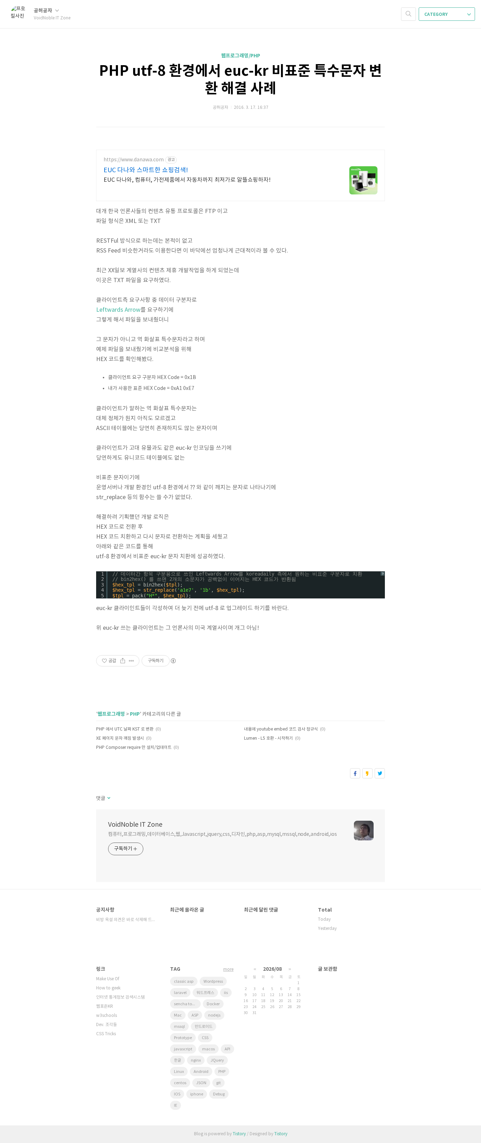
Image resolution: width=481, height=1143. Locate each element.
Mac (178, 1015)
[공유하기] (122, 661)
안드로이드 (203, 1026)
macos (208, 1049)
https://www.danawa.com (134, 160)
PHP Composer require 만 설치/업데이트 (133, 747)
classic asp (184, 981)
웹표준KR (104, 1006)
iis (226, 992)
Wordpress (213, 981)
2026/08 (272, 969)
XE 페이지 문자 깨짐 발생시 (120, 738)
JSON (201, 1083)
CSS (205, 1038)
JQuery (217, 1060)
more (228, 969)
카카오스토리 (367, 773)
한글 (177, 1060)
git (218, 1083)
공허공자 (43, 11)
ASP (195, 1015)
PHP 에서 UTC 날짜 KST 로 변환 (125, 729)
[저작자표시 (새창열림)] (173, 661)
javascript (183, 1049)
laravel (180, 992)
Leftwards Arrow (118, 310)
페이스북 (355, 773)
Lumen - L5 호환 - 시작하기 (268, 738)
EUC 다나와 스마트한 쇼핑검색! (146, 170)
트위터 (380, 773)
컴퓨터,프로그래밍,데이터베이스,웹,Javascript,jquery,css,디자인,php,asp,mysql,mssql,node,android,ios (222, 834)
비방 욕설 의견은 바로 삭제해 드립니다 (126, 920)
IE (175, 1105)
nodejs (214, 1015)
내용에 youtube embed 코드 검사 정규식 (281, 729)
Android (201, 1071)
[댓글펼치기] (108, 798)
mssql (179, 1026)
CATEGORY (436, 14)
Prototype (183, 1038)
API (227, 1049)
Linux (179, 1071)
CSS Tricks (106, 1034)
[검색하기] (408, 14)
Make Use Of (107, 979)
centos (180, 1083)
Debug (219, 1094)
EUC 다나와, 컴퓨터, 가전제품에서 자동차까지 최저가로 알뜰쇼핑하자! (187, 180)
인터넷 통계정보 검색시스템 (120, 997)
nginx (196, 1060)
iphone (196, 1094)
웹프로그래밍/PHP (240, 56)
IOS (177, 1094)
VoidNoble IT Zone (135, 824)
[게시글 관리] (131, 661)
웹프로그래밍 (111, 714)
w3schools (106, 1015)
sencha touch (186, 1004)
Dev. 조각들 (106, 1025)
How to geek (108, 988)
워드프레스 (205, 992)
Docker (213, 1004)
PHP (135, 714)
